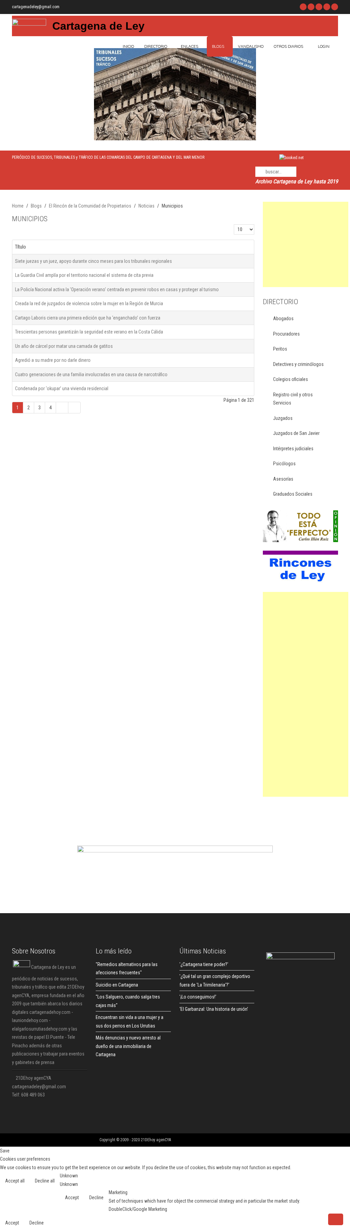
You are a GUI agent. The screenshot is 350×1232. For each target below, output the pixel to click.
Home (18, 206)
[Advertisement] (305, 244)
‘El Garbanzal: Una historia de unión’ (213, 1009)
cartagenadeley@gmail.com (35, 6)
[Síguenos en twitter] (311, 6)
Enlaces (189, 46)
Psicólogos (284, 463)
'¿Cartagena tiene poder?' (203, 964)
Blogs (218, 46)
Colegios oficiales (290, 379)
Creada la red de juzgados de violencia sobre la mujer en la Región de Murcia (89, 303)
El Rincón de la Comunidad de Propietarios (90, 206)
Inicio (128, 46)
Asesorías (283, 479)
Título (20, 247)
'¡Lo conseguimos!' (197, 997)
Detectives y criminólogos (298, 364)
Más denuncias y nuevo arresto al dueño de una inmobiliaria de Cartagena (128, 1046)
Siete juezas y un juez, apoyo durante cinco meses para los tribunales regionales (93, 261)
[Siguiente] (62, 408)
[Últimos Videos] (318, 6)
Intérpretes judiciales (293, 448)
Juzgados (283, 418)
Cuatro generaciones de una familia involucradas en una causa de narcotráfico (91, 374)
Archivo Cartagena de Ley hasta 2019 (296, 181)
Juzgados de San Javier (296, 433)
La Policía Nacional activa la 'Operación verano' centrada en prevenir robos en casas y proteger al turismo (117, 289)
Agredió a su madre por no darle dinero (53, 360)
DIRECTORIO (155, 46)
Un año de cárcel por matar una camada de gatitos (64, 346)
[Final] (74, 408)
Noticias (146, 206)
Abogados (283, 318)
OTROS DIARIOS (288, 46)
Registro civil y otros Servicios (293, 399)
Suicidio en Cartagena (117, 985)
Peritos (280, 349)
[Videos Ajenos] (334, 6)
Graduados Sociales (292, 494)
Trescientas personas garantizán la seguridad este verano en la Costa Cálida (89, 332)
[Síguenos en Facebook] (303, 6)
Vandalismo (251, 46)
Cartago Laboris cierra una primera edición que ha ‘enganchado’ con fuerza (87, 318)
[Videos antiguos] (326, 6)
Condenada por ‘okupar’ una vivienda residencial (61, 388)
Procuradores (286, 334)
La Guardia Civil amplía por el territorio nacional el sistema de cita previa (84, 275)
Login (323, 46)
